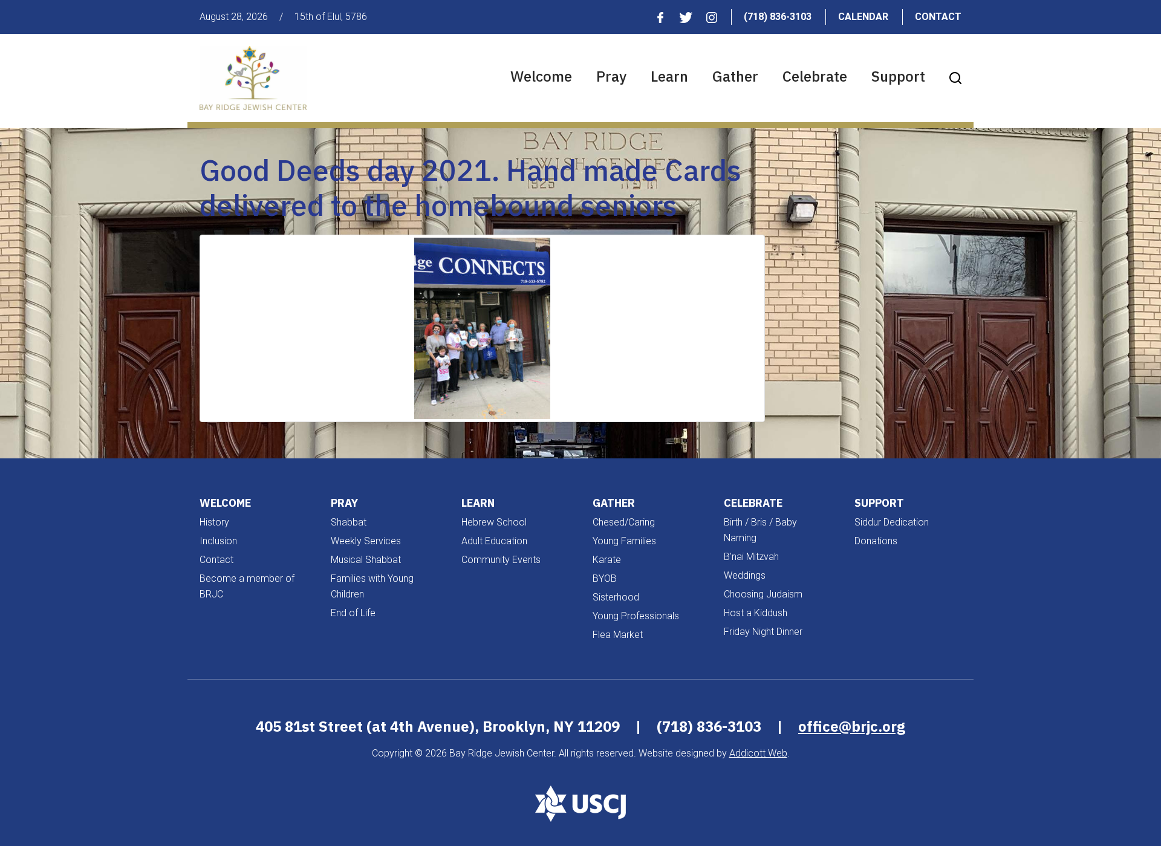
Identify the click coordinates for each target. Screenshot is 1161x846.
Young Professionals (636, 616)
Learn (669, 76)
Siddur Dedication (891, 522)
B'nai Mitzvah (751, 556)
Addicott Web (758, 753)
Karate (607, 559)
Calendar (863, 16)
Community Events (501, 559)
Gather (735, 76)
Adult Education (494, 541)
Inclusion (218, 541)
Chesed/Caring (624, 522)
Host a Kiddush (755, 613)
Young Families (624, 541)
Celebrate (814, 76)
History (214, 522)
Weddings (745, 575)
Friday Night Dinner (763, 631)
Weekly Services (366, 541)
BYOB (605, 578)
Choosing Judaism (763, 594)
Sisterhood (616, 597)
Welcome (541, 76)
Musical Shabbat (366, 559)
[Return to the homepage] (253, 78)
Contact (938, 16)
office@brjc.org (851, 726)
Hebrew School (494, 522)
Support (898, 76)
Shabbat (348, 522)
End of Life (353, 613)
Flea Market (618, 634)
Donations (875, 541)
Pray (611, 76)
